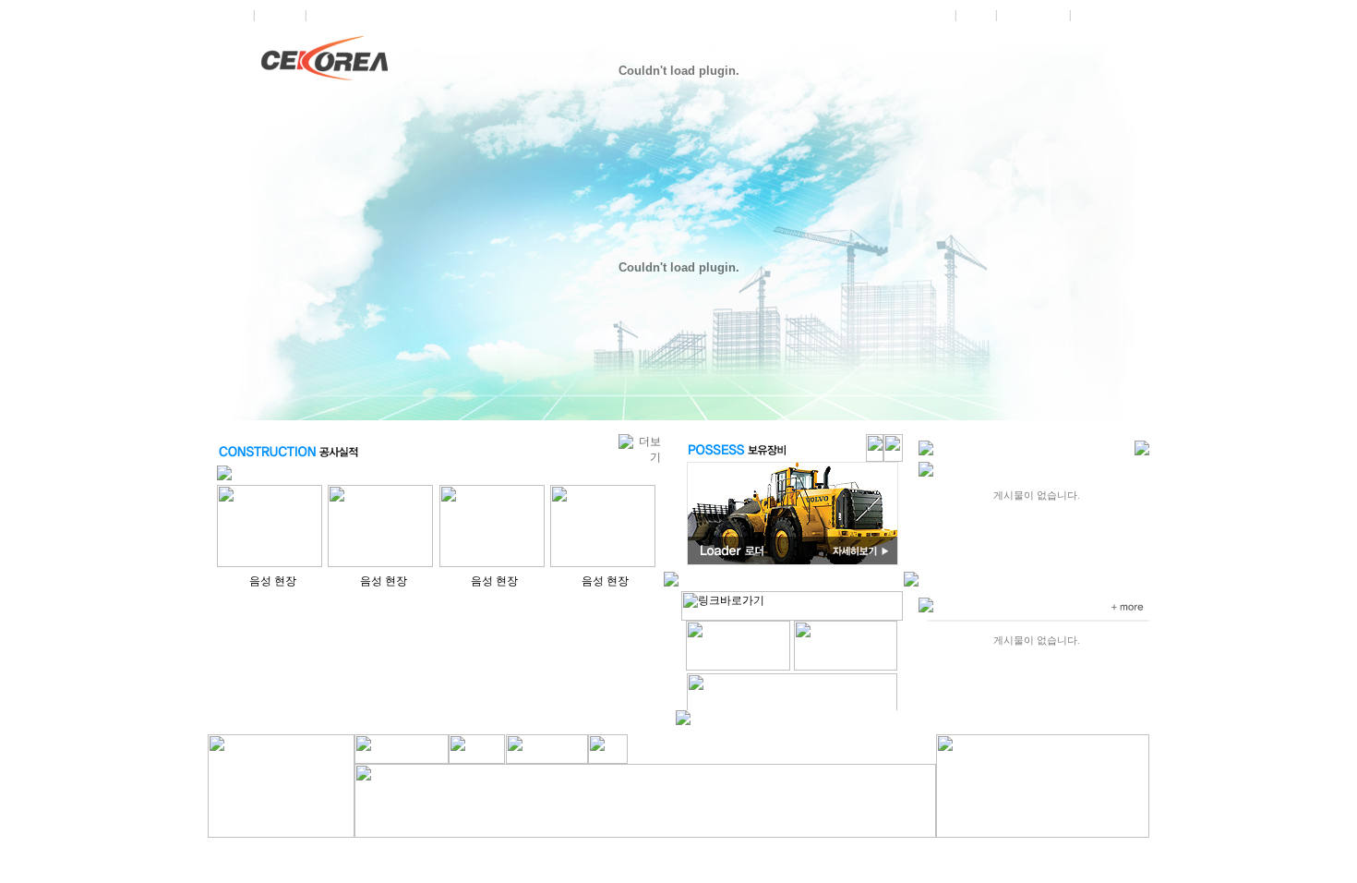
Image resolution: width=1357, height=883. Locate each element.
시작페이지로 (1033, 14)
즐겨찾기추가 (1107, 14)
